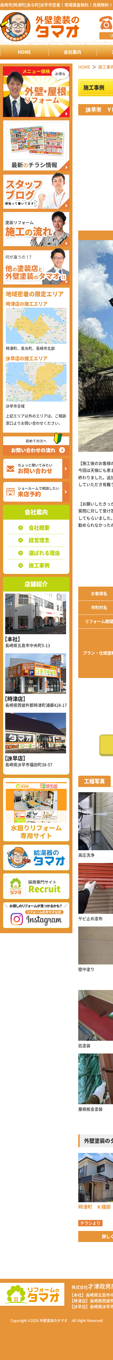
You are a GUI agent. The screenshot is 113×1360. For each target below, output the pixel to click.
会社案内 (72, 52)
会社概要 (39, 527)
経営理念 (39, 540)
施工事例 (39, 565)
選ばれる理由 (44, 553)
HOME (24, 52)
